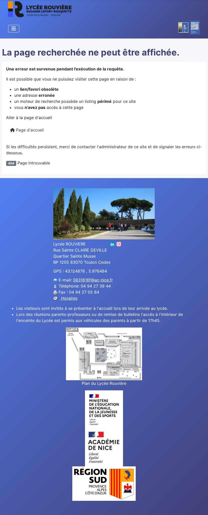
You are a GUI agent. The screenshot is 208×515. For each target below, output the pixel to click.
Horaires (68, 298)
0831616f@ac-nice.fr (93, 279)
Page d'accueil (29, 129)
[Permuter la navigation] (13, 28)
